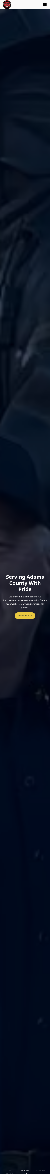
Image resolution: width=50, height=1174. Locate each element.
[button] (45, 4)
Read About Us (25, 615)
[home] (7, 4)
